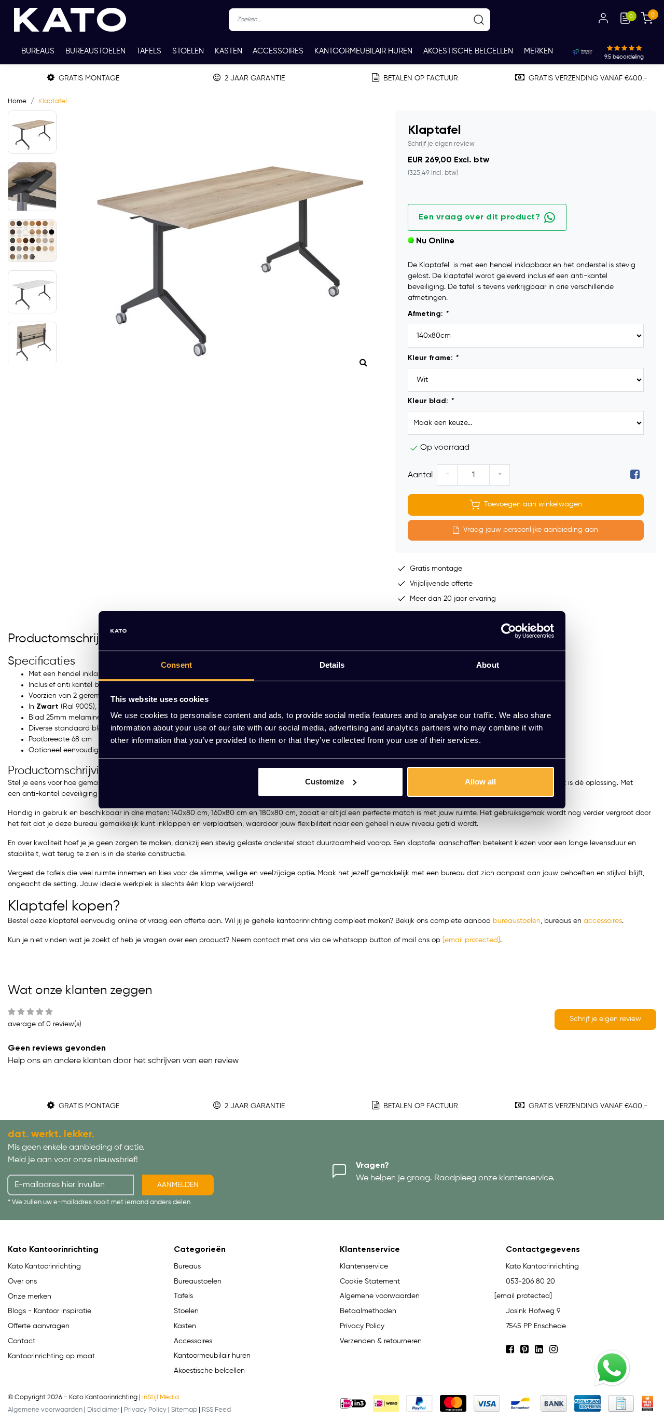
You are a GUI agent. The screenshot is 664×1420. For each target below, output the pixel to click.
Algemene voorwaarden (380, 1296)
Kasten (228, 51)
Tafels (148, 51)
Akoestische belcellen (468, 51)
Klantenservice (364, 1266)
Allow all (480, 781)
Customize (324, 781)
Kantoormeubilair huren (363, 51)
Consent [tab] (176, 664)
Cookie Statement (370, 1281)
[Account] (603, 20)
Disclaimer (103, 1410)
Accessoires (278, 51)
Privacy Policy (362, 1326)
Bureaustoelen (95, 51)
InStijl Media (160, 1397)
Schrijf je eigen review (441, 144)
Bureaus (37, 51)
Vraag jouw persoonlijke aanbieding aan (530, 529)
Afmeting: (428, 314)
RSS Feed (216, 1410)
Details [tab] (332, 664)
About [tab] (487, 664)
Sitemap (184, 1410)
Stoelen (188, 51)
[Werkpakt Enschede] (647, 1403)
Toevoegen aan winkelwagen (533, 504)
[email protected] (471, 940)
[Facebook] (635, 475)
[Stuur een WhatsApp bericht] (612, 1368)
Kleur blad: (430, 401)
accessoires (603, 921)
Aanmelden (178, 1185)
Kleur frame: (433, 358)
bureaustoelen (517, 921)
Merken (538, 51)
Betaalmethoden (368, 1311)
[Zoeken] (479, 19)
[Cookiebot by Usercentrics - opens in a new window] (508, 631)
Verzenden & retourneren (381, 1341)
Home (17, 101)
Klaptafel (52, 101)
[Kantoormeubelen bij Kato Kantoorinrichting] (70, 20)
